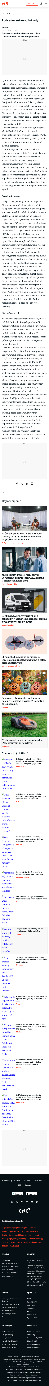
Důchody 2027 (32, 1341)
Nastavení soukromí (16, 1375)
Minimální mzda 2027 (34, 1344)
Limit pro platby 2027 (34, 1338)
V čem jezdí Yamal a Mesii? (10, 1267)
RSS (19, 1185)
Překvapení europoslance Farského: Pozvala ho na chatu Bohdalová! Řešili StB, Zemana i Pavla (31, 1026)
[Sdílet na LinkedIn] (32, 483)
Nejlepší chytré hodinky (10, 1341)
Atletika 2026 (31, 1315)
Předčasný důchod (33, 1331)
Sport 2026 (31, 1293)
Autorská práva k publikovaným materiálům (24, 1367)
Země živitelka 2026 (33, 1347)
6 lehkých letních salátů (35, 1285)
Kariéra (28, 1185)
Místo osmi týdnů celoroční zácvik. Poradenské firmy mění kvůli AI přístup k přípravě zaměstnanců (23, 577)
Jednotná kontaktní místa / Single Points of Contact (24, 1378)
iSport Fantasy (14, 1231)
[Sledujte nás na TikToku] (37, 1202)
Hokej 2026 (31, 1305)
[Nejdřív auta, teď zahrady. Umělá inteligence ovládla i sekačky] (8, 940)
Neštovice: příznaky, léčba (10, 1263)
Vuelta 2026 (14, 1246)
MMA (29, 1299)
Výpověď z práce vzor (9, 1314)
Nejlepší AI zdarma (8, 1338)
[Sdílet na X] (22, 483)
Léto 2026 (31, 1254)
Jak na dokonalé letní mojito (36, 1282)
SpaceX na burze (7, 1331)
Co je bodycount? (8, 1276)
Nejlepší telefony (7, 1335)
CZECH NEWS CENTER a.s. (32, 1357)
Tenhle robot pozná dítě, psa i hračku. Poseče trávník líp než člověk (22, 741)
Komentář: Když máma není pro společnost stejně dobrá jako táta (29, 873)
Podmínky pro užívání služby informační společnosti (23, 1369)
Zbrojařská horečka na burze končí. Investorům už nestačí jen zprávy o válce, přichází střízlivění (24, 660)
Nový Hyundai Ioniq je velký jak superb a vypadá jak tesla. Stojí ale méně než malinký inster (29, 839)
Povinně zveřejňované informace (30, 1380)
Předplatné (38, 1181)
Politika (5, 1293)
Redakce (17, 1181)
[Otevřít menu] (46, 3)
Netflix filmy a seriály (9, 1347)
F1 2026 (29, 1311)
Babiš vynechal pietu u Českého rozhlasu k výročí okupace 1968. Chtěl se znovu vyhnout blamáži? (31, 796)
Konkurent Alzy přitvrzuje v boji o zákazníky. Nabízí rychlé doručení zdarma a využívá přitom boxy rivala (24, 619)
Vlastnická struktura (31, 1375)
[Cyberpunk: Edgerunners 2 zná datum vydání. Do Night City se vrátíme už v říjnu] (8, 1008)
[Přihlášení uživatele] (41, 3)
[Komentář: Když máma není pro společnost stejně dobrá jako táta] (8, 882)
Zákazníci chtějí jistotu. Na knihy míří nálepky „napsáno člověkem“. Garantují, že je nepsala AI (23, 701)
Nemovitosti (14, 1235)
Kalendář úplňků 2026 (9, 1273)
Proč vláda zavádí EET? (9, 1307)
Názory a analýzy (15, 14)
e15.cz (4, 14)
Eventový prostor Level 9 (20, 1242)
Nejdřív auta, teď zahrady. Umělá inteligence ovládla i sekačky (30, 930)
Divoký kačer (6, 1317)
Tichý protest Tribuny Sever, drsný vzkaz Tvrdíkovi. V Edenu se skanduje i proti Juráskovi (31, 959)
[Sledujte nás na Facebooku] (22, 1202)
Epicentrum (6, 1260)
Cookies (38, 1372)
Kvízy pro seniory (7, 1270)
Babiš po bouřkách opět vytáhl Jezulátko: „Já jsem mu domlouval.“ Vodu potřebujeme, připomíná (29, 761)
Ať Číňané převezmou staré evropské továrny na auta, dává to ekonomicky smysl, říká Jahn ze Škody (22, 536)
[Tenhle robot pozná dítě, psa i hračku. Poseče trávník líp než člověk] (24, 725)
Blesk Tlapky (22, 1228)
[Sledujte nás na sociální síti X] (17, 1202)
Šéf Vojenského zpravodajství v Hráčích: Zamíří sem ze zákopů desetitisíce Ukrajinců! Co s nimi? (29, 1097)
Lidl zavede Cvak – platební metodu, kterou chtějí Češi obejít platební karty (31, 898)
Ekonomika (32, 1325)
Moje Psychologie (9, 1228)
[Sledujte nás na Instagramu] (27, 1202)
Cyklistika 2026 (32, 1318)
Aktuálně (5, 1254)
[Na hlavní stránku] (5, 3)
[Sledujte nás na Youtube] (32, 1202)
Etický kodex (12, 1380)
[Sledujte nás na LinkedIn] (12, 1202)
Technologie (7, 1325)
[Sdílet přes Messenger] (27, 483)
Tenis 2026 (30, 1308)
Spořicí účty (31, 1335)
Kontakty (5, 1181)
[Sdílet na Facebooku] (17, 483)
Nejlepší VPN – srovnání (10, 1344)
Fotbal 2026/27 (32, 1302)
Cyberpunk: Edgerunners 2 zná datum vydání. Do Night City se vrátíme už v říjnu (31, 998)
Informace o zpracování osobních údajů (20, 1372)
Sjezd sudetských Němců (10, 1304)
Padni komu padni (8, 1311)
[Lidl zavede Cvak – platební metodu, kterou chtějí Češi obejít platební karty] (8, 909)
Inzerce (27, 1181)
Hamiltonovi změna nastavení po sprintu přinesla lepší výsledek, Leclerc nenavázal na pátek (29, 1062)
